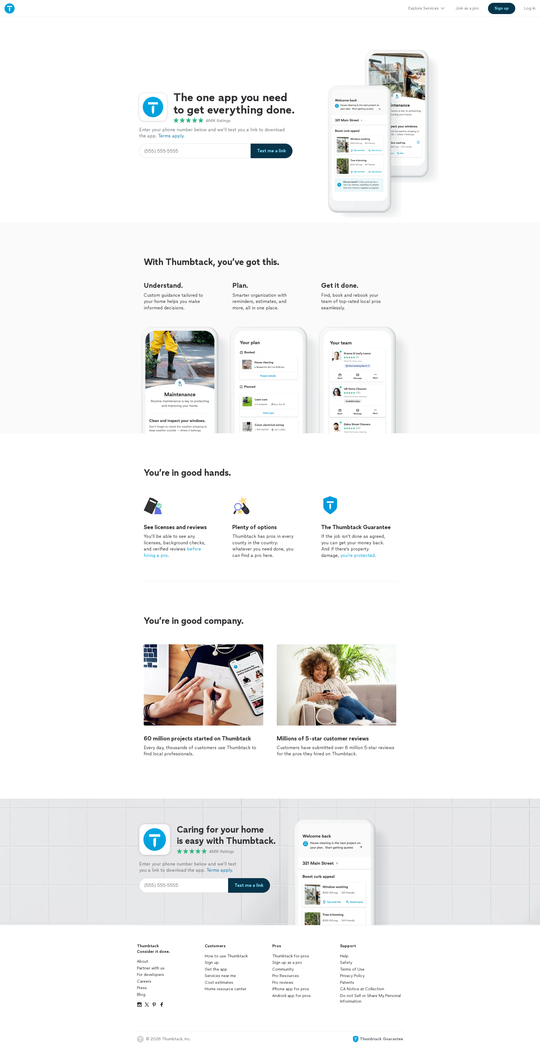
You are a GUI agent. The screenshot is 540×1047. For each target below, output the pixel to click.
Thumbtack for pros (290, 956)
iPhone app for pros (290, 989)
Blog (141, 994)
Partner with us (151, 968)
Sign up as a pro (287, 962)
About (142, 961)
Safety (346, 962)
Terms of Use (352, 969)
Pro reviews (282, 982)
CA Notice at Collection (362, 989)
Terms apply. (171, 136)
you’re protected (357, 555)
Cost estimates (219, 982)
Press (142, 987)
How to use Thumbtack (226, 956)
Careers (144, 981)
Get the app (216, 969)
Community (283, 969)
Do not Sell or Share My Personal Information (370, 998)
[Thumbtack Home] (9, 8)
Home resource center (225, 989)
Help (344, 956)
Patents (347, 982)
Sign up (212, 962)
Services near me (220, 975)
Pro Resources (285, 975)
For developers (150, 974)
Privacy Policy (352, 975)
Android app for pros (291, 995)
